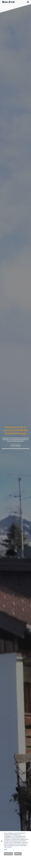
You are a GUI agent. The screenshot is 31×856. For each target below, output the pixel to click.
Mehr (5, 849)
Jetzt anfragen (15, 445)
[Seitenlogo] (8, 2)
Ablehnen (18, 853)
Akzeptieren (8, 853)
